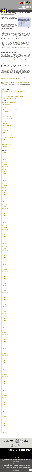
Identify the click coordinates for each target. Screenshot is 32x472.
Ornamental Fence (5, 130)
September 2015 (5, 381)
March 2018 (4, 329)
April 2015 (4, 390)
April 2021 (4, 264)
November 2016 (5, 357)
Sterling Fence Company (27, 466)
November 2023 (5, 210)
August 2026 (4, 152)
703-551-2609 (18, 7)
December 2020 (5, 271)
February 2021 (4, 267)
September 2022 (5, 234)
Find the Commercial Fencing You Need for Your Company (12, 93)
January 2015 (4, 395)
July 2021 (3, 259)
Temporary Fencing (5, 139)
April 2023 (4, 222)
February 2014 (4, 414)
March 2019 (4, 308)
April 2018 (4, 327)
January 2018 (4, 332)
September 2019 (5, 297)
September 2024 (5, 192)
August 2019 (4, 299)
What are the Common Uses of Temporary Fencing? (11, 98)
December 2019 (5, 292)
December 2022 (5, 229)
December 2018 (5, 313)
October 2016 (4, 358)
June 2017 (4, 344)
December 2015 (5, 376)
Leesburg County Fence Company (5, 465)
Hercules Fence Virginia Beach (16, 470)
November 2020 (5, 273)
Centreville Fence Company (12, 466)
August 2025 (4, 173)
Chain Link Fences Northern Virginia (8, 107)
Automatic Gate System (6, 104)
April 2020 (4, 285)
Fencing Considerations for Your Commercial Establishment (12, 96)
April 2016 (4, 369)
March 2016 (4, 371)
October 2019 (4, 295)
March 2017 (4, 350)
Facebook (4, 78)
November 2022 (5, 231)
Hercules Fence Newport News (12, 469)
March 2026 (4, 160)
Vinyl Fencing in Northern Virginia (8, 142)
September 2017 (5, 339)
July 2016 (3, 364)
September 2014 (5, 402)
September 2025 (5, 171)
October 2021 (4, 253)
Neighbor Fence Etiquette (6, 125)
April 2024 (4, 201)
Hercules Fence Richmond (26, 469)
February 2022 (4, 246)
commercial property (6, 70)
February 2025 (4, 183)
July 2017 (3, 343)
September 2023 (5, 213)
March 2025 (4, 181)
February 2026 (4, 162)
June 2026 (4, 155)
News (3, 127)
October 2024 (4, 190)
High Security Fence (5, 120)
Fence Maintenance (7, 82)
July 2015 (3, 385)
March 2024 (4, 203)
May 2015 (4, 388)
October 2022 (4, 232)
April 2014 (4, 411)
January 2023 (4, 227)
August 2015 (4, 383)
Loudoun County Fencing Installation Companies (24, 464)
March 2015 (4, 392)
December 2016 (5, 355)
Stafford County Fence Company (22, 465)
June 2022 (4, 239)
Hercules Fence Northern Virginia (19, 469)
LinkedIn (10, 78)
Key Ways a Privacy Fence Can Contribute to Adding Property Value (14, 91)
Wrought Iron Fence (5, 148)
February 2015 (4, 393)
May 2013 (4, 430)
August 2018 (4, 320)
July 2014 (3, 406)
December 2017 (5, 334)
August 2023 (4, 215)
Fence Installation (14, 82)
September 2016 (5, 360)
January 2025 (4, 185)
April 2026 (4, 159)
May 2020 (4, 283)
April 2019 (4, 306)
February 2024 (4, 204)
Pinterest (13, 78)
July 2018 (3, 322)
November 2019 (5, 294)
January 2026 (4, 164)
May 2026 (4, 157)
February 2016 (4, 372)
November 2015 (5, 378)
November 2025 (5, 168)
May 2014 (4, 409)
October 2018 (4, 316)
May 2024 (4, 199)
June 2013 (4, 428)
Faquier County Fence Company (5, 463)
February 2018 (4, 330)
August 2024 (4, 194)
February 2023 (4, 225)
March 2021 (4, 266)
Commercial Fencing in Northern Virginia (9, 109)
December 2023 (5, 208)
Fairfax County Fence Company (22, 463)
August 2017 (4, 341)
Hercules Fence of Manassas (7, 116)
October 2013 (4, 421)
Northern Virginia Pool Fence (7, 128)
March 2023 (4, 224)
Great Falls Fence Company (16, 464)
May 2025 (4, 178)
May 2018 (4, 325)
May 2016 (4, 367)
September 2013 (5, 423)
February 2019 (4, 309)
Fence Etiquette (5, 111)
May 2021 (4, 262)
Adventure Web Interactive (16, 457)
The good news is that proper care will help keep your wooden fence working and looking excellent (15, 62)
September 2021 (5, 255)
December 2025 (5, 166)
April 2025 (4, 180)
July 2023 (3, 217)
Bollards (3, 106)
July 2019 (3, 301)
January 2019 (4, 311)
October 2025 (4, 169)
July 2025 (3, 175)
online (13, 77)
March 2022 (4, 245)
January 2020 (4, 290)
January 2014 (4, 416)
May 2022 (4, 241)
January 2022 (4, 248)
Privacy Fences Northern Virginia (8, 134)
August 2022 (4, 236)
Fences (3, 114)
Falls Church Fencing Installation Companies (20, 466)
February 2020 (4, 288)
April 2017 (4, 348)
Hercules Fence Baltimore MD (5, 469)
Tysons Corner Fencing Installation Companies (22, 467)
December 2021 (5, 250)
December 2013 (5, 418)
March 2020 (4, 287)
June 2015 (4, 386)
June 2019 (4, 302)
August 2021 (4, 257)
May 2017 (4, 346)
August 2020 (4, 278)
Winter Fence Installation (6, 144)
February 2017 (4, 351)
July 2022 (3, 238)
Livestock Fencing (5, 123)
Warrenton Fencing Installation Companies (14, 463)
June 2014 (4, 407)
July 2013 (3, 427)
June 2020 (4, 281)
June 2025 (4, 176)
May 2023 (4, 220)
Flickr (18, 78)
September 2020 (5, 276)
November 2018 (5, 315)
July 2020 (3, 280)
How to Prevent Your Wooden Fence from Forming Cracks (12, 94)
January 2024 (4, 206)
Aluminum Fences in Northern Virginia (9, 102)
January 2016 (4, 374)
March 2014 (4, 413)
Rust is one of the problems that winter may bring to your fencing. (12, 41)
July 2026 (3, 154)
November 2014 (5, 399)
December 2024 (5, 187)
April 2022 (4, 243)
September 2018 (5, 318)
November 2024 (5, 189)
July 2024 (3, 196)
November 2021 (5, 252)
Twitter (7, 78)
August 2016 (4, 362)
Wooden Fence (4, 146)
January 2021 (4, 269)
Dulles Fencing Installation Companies (6, 467)
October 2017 (4, 337)
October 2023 (4, 211)
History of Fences (5, 121)
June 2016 (4, 365)
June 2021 (4, 260)
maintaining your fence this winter (22, 82)
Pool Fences (4, 132)
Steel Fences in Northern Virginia (8, 137)
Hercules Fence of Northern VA (7, 118)
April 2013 (4, 432)
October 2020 (4, 274)
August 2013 (4, 425)
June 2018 (4, 323)
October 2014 (4, 400)
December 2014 (5, 397)
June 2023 (4, 218)
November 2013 (5, 420)
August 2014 (4, 404)
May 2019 (4, 304)
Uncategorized (4, 141)
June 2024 (4, 197)
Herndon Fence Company (13, 467)
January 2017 (4, 353)
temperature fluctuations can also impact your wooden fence (18, 59)
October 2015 (4, 379)
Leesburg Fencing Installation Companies (14, 465)
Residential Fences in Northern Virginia (9, 135)
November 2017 (5, 336)
